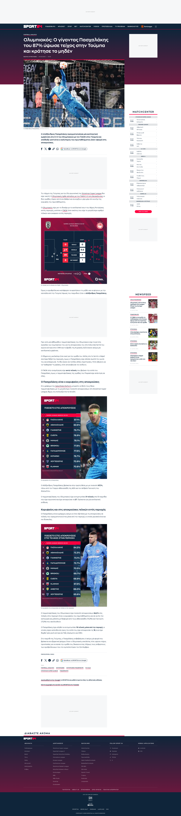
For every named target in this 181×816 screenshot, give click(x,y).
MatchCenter (85, 748)
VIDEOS (96, 26)
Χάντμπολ (28, 763)
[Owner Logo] (90, 798)
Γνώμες (83, 775)
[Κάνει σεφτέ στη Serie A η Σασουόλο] (152, 344)
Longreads (84, 781)
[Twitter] (45, 149)
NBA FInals (56, 778)
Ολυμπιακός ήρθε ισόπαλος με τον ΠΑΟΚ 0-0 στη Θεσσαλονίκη (77, 196)
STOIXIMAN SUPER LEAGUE (49, 670)
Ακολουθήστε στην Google (50, 680)
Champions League (59, 757)
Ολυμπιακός (47, 207)
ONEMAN (93, 809)
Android (142, 748)
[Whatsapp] (57, 149)
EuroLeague (56, 772)
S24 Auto (84, 769)
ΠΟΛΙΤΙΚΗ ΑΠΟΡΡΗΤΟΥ (111, 789)
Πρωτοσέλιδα (85, 757)
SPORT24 (75, 809)
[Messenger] (49, 149)
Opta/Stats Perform (63, 386)
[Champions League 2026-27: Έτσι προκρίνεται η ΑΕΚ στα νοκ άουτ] (152, 356)
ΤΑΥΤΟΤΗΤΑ (66, 789)
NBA (54, 775)
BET (75, 26)
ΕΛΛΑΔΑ (88, 667)
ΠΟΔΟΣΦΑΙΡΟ (134, 314)
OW (107, 809)
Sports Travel (85, 772)
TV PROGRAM (120, 26)
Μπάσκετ (61, 26)
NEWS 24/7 (84, 809)
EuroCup (55, 781)
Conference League (59, 763)
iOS (141, 751)
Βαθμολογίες (85, 754)
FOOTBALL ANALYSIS (47, 667)
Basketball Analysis (87, 763)
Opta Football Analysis (88, 760)
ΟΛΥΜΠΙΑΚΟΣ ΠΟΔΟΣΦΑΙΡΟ (75, 667)
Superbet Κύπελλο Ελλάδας (61, 754)
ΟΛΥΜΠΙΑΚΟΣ (60, 667)
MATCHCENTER (85, 26)
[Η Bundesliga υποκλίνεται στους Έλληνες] (152, 333)
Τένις (26, 757)
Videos (83, 751)
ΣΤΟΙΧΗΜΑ (133, 329)
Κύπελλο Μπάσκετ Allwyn (60, 769)
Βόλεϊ (26, 754)
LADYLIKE (101, 809)
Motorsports (28, 766)
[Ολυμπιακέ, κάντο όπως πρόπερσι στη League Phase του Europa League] (152, 303)
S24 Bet (83, 766)
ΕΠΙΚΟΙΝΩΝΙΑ (85, 789)
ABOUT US (75, 789)
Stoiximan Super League (92, 193)
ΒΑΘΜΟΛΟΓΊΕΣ (133, 26)
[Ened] (90, 805)
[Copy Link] (53, 149)
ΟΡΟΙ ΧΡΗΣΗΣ (96, 789)
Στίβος (27, 769)
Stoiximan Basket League (61, 766)
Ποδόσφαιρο (50, 26)
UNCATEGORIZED (135, 299)
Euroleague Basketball (146, 26)
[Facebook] (41, 149)
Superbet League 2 (59, 751)
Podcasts (84, 778)
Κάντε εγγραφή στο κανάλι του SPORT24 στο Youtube (60, 685)
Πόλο (26, 760)
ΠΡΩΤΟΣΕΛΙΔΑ (107, 26)
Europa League (57, 760)
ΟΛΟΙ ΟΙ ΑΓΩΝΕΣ (143, 211)
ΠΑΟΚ (65, 210)
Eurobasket (56, 784)
